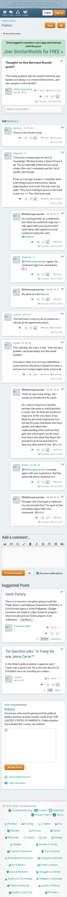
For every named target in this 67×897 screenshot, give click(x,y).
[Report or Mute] (61, 61)
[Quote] (62, 544)
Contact (42, 810)
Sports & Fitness (50, 885)
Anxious (36, 830)
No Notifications (13, 33)
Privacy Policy (42, 814)
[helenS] (7, 317)
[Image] (5, 544)
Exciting (28, 823)
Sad (44, 837)
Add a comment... (16, 537)
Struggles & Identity (50, 871)
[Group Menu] (61, 25)
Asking (58, 837)
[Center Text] (49, 544)
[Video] (11, 544)
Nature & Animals (19, 885)
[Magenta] (7, 155)
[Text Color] (24, 544)
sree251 (18, 677)
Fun (59, 823)
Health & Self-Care (21, 892)
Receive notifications (51, 573)
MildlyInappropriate (23, 89)
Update (17, 844)
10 (37, 90)
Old (16, 121)
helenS (17, 314)
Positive (12, 823)
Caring (30, 837)
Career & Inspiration (21, 851)
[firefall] (7, 345)
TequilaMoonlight (22, 626)
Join (50, 25)
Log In (47, 12)
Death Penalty (15, 594)
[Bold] (30, 544)
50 (48, 678)
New (10, 121)
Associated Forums (19, 776)
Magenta (18, 153)
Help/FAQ (58, 810)
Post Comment (13, 572)
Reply (46, 138)
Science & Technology (19, 878)
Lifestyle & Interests (51, 858)
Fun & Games (52, 851)
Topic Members (17, 783)
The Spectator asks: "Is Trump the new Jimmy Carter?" (29, 654)
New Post (16, 767)
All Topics (52, 892)
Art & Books (18, 864)
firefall (16, 343)
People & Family (48, 844)
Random (15, 830)
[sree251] (8, 679)
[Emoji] (17, 544)
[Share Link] (37, 639)
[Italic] (36, 544)
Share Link (56, 101)
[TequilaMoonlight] (8, 628)
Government (56, 639)
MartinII (17, 128)
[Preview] (29, 573)
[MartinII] (7, 130)
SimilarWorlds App (22, 810)
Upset (56, 830)
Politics (7, 25)
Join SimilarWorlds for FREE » (33, 52)
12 (54, 96)
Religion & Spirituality (51, 878)
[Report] (62, 127)
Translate (42, 101)
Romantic (13, 837)
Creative (45, 823)
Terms (60, 814)
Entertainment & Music (20, 858)
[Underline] (43, 544)
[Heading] (55, 544)
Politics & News (9, 21)
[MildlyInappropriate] (8, 91)
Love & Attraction (18, 871)
